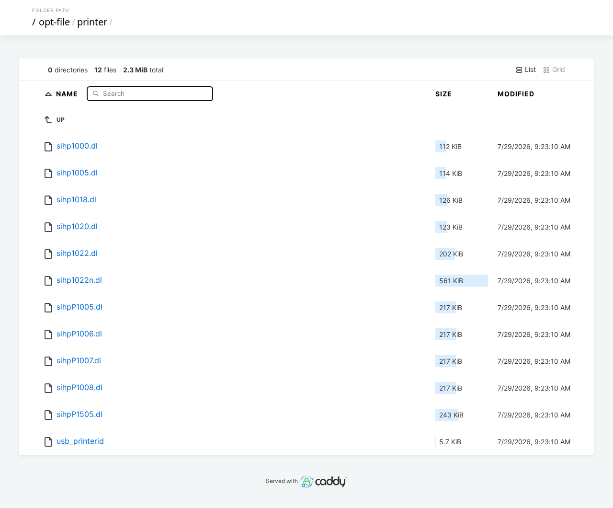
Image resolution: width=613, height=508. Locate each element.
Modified (516, 94)
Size (443, 94)
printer (92, 21)
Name (68, 93)
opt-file (54, 21)
